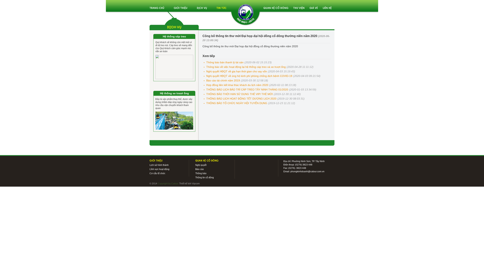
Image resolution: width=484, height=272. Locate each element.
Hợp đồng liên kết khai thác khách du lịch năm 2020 (237, 85)
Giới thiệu (180, 8)
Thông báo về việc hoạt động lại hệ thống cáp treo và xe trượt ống (246, 66)
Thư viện (299, 8)
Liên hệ (327, 8)
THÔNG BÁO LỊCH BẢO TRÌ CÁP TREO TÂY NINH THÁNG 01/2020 (247, 89)
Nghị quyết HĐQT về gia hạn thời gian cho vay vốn (236, 71)
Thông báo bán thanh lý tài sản (225, 62)
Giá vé (313, 8)
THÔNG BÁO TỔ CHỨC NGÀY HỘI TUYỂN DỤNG (236, 103)
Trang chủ (157, 8)
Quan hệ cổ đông (275, 8)
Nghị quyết (200, 165)
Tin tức (221, 8)
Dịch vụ (202, 8)
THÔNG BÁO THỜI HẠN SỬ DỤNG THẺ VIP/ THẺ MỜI (239, 94)
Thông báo (200, 173)
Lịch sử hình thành (159, 165)
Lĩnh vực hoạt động (159, 169)
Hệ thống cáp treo (174, 36)
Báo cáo (199, 169)
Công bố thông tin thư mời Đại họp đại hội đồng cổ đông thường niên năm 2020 (250, 46)
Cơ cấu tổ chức (157, 173)
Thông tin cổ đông (204, 177)
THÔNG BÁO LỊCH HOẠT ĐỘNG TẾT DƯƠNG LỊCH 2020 (241, 98)
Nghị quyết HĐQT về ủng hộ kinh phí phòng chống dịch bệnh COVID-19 (249, 75)
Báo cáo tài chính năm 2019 (223, 80)
